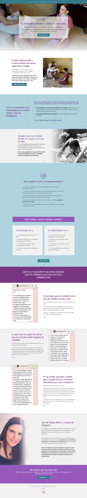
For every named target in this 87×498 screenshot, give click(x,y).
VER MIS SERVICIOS (19, 84)
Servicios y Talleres (41, 1)
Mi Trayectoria (43, 35)
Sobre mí (35, 1)
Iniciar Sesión (54, 1)
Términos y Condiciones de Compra (48, 486)
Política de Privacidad (35, 486)
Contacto (48, 1)
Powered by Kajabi (43, 496)
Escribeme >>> (43, 477)
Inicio (30, 1)
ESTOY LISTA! (43, 260)
